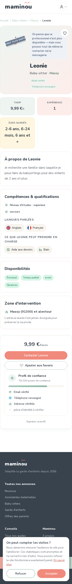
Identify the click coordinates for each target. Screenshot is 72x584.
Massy (35, 20)
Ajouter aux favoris (36, 365)
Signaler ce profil (36, 421)
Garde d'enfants (15, 510)
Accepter (51, 574)
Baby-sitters (19, 20)
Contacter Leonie (36, 355)
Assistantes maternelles (20, 497)
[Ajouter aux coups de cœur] (65, 33)
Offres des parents (17, 516)
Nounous (10, 491)
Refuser (20, 574)
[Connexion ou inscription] (63, 7)
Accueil (4, 20)
